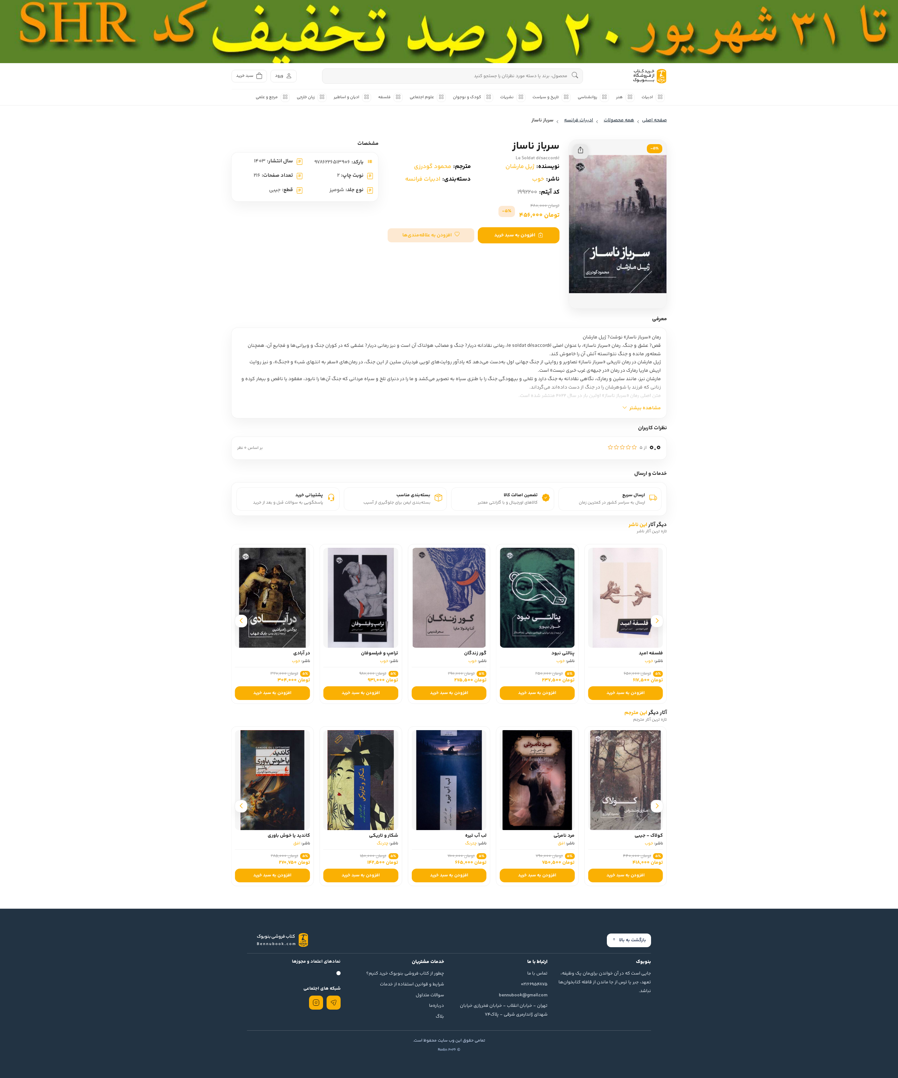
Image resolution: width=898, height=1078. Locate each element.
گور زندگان (563, 653)
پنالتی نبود (651, 653)
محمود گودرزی (432, 166)
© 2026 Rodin (449, 1050)
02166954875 (534, 984)
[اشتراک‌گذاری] (580, 151)
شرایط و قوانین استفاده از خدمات (412, 984)
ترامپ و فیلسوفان (468, 653)
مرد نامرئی (652, 836)
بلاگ (440, 1016)
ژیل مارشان (519, 166)
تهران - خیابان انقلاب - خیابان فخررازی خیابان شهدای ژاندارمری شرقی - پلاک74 (504, 1010)
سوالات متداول (430, 995)
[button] (431, 235)
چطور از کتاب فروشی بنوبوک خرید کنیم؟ (405, 973)
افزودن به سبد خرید (514, 235)
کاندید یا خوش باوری (377, 836)
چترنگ (559, 843)
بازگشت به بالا (632, 940)
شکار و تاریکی (472, 836)
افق (649, 843)
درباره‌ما (436, 1005)
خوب (538, 179)
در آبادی (389, 653)
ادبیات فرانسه (422, 179)
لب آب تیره (564, 836)
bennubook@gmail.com (523, 995)
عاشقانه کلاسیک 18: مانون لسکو (276, 836)
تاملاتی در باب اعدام (289, 653)
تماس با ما (537, 973)
